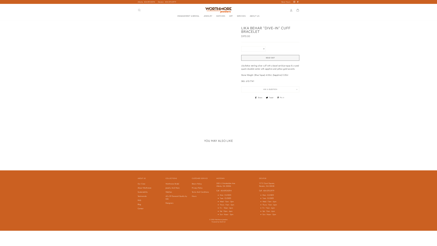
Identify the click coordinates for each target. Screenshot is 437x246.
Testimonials (142, 196)
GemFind (222, 222)
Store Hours (285, 2)
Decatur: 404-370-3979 (167, 2)
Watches (220, 16)
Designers (169, 203)
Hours (194, 196)
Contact (140, 208)
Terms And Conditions (200, 192)
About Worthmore (144, 188)
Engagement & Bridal (188, 16)
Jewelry (208, 16)
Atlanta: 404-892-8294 (146, 2)
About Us (254, 16)
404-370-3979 (268, 190)
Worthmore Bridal (172, 184)
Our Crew (141, 184)
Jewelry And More (172, 188)
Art (231, 16)
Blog (139, 204)
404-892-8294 (226, 190)
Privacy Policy (197, 188)
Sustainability (143, 192)
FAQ (139, 200)
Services (241, 16)
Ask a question (270, 89)
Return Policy (197, 184)
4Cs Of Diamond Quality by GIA (176, 197)
